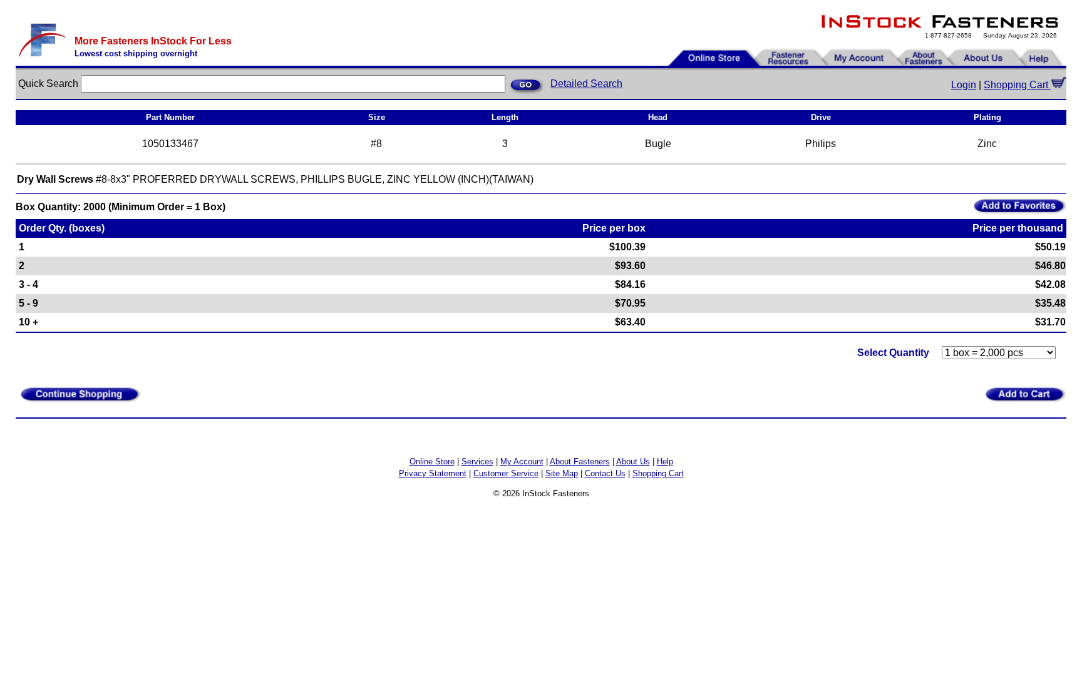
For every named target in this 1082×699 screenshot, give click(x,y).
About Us (633, 461)
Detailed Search (586, 83)
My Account (522, 461)
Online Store (432, 461)
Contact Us (605, 473)
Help (665, 461)
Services (477, 461)
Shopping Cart (1017, 84)
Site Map (561, 473)
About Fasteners (580, 461)
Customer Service (505, 473)
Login (963, 84)
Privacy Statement (432, 473)
